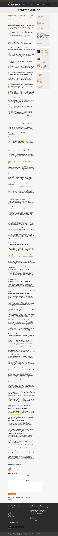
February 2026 (40, 81)
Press (30, 533)
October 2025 (39, 86)
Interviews (39, 25)
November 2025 (40, 85)
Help (39, 533)
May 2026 (39, 77)
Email (30, 478)
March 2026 (39, 80)
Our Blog (38, 5)
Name (27, 475)
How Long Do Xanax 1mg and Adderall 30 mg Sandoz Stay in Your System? (44, 66)
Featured (39, 21)
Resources (39, 27)
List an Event (18, 533)
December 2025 (40, 83)
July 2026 (39, 75)
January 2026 (39, 82)
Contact (36, 533)
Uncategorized (40, 28)
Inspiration (39, 24)
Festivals (39, 22)
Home (9, 533)
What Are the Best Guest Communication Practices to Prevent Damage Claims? (44, 60)
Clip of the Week (40, 18)
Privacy (27, 533)
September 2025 (40, 87)
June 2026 (39, 76)
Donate (33, 533)
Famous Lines (39, 19)
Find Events (13, 533)
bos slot (29, 31)
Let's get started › (40, 43)
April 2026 (39, 79)
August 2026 (39, 74)
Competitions (25, 5)
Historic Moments (40, 23)
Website (27, 480)
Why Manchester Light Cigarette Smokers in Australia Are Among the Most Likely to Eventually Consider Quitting (44, 52)
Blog (24, 533)
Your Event (32, 5)
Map (21, 533)
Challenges (39, 17)
